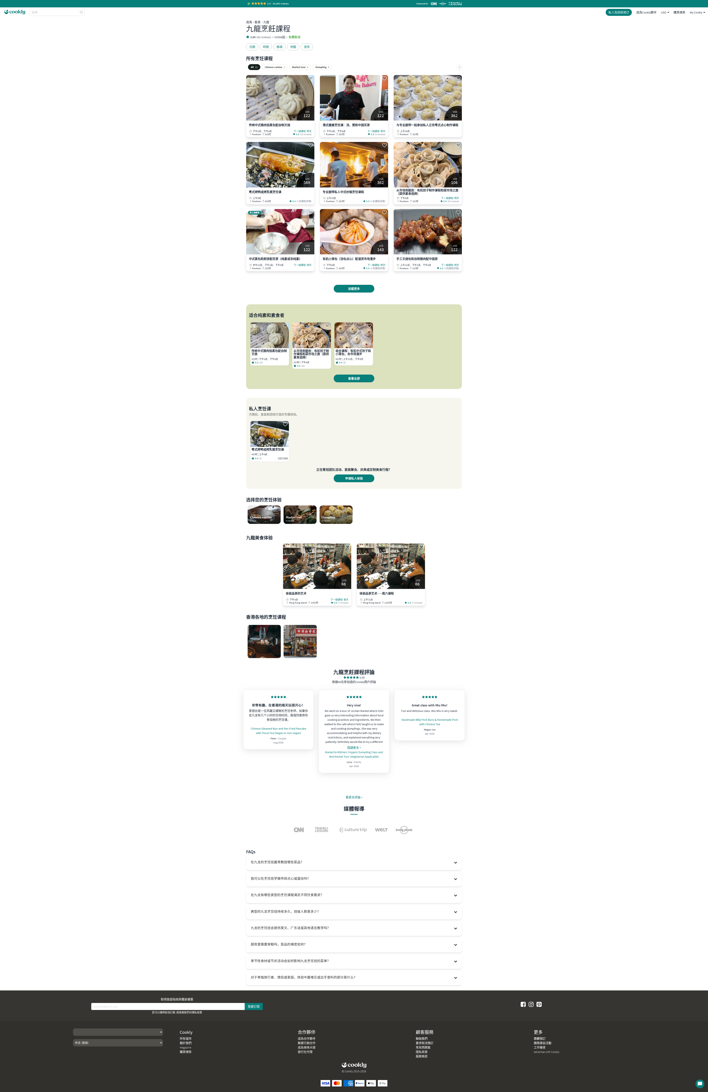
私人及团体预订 (618, 12)
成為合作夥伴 (306, 1038)
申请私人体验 (354, 478)
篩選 (279, 47)
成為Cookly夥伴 (646, 12)
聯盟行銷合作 (306, 1043)
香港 (257, 22)
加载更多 (354, 289)
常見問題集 (423, 1047)
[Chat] (699, 1083)
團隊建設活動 (542, 1043)
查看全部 (354, 378)
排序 (307, 47)
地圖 (293, 47)
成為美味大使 (306, 1047)
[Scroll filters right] (459, 67)
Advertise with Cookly (546, 1052)
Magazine (185, 1047)
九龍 (266, 22)
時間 (266, 47)
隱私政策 (197, 1012)
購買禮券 (679, 12)
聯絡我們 (422, 1038)
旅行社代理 (305, 1052)
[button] (268, 3)
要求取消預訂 (424, 1043)
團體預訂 (540, 1038)
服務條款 (422, 1056)
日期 (252, 47)
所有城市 (186, 1038)
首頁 (249, 22)
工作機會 (540, 1047)
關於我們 (186, 1043)
